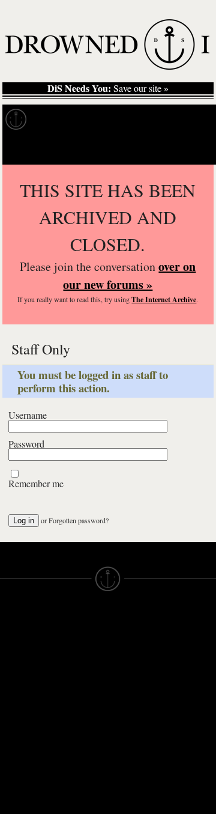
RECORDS (23, 709)
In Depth (116, 120)
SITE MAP (21, 665)
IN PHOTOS (25, 698)
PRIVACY (127, 655)
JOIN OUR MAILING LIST (76, 654)
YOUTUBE (76, 757)
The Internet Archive (163, 299)
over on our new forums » (129, 275)
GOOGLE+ (76, 703)
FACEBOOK (79, 713)
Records (60, 120)
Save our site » (108, 88)
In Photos (175, 120)
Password (26, 444)
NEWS (13, 676)
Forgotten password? (79, 520)
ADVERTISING (138, 665)
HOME (14, 655)
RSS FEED (76, 768)
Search (189, 149)
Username (27, 415)
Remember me (36, 483)
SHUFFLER (77, 735)
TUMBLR (72, 746)
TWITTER (74, 724)
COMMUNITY (28, 784)
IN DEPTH (21, 687)
